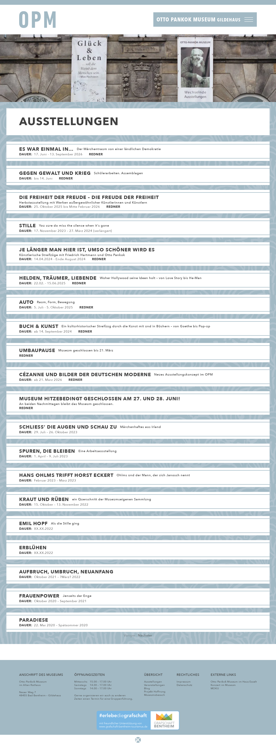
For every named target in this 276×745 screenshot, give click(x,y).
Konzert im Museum (223, 685)
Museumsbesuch (154, 695)
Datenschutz (184, 685)
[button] (138, 149)
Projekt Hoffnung (155, 691)
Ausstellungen (153, 681)
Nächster (145, 635)
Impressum (184, 681)
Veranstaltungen (154, 685)
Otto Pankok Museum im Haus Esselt (234, 681)
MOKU (215, 688)
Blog (147, 688)
